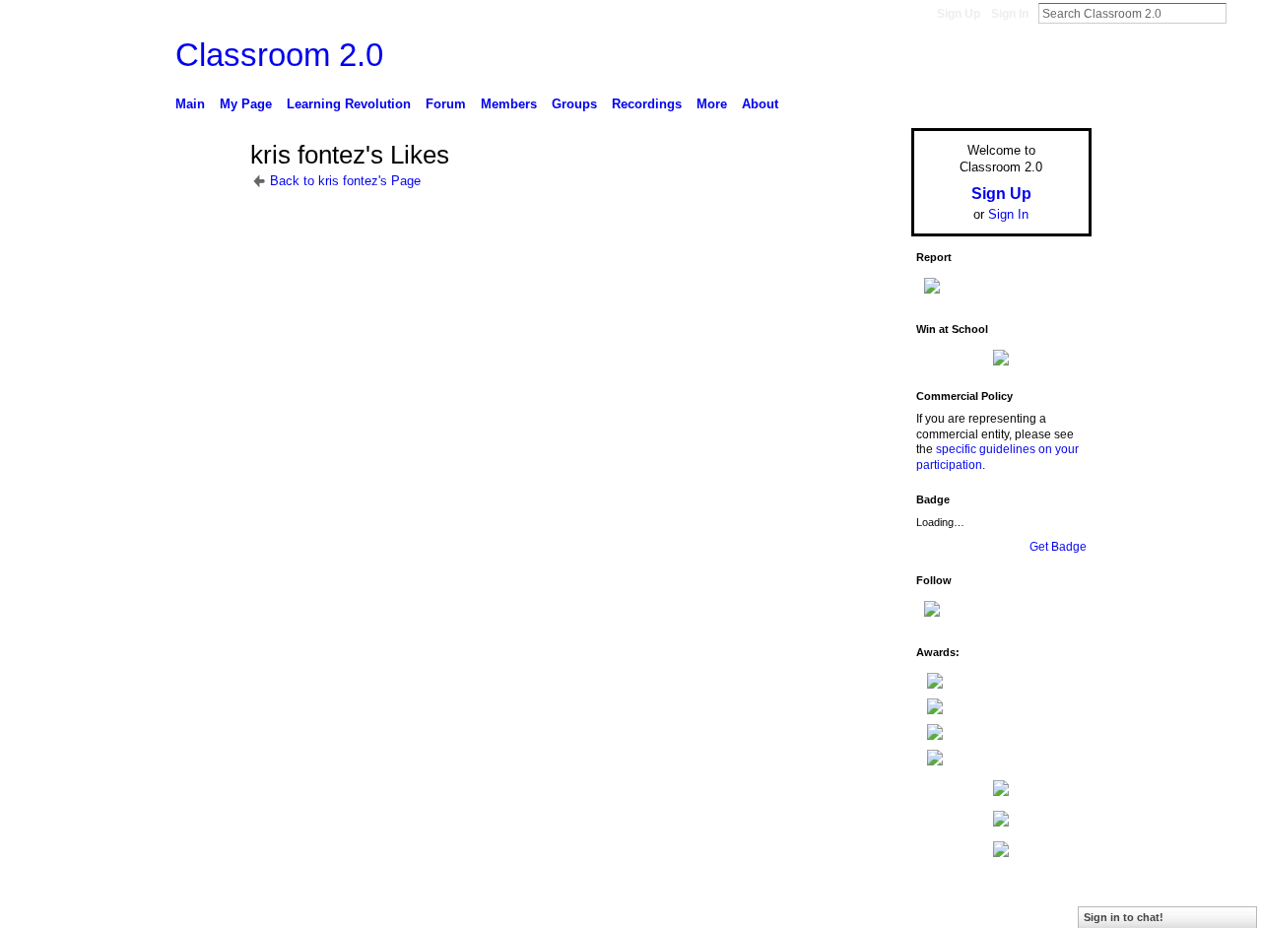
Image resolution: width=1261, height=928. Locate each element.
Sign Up (958, 14)
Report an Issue (945, 905)
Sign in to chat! (1123, 917)
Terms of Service (1047, 905)
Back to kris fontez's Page (345, 180)
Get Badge (1058, 547)
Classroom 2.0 (279, 54)
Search (1242, 13)
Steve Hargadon (324, 905)
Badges (868, 905)
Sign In (1010, 14)
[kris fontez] (206, 191)
